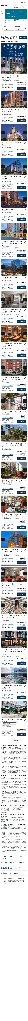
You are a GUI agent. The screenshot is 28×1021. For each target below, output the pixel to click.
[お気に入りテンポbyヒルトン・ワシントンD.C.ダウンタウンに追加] (24, 177)
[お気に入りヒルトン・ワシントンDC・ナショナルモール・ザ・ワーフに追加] (24, 584)
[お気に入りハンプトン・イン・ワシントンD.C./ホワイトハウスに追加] (24, 76)
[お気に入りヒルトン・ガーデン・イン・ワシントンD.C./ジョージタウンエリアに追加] (24, 480)
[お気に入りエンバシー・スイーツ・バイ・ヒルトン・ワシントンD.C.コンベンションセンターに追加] (24, 242)
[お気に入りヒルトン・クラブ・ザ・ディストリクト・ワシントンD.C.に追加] (24, 616)
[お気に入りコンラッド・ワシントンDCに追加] (24, 277)
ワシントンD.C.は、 (5, 778)
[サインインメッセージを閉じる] (26, 10)
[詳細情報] (25, 83)
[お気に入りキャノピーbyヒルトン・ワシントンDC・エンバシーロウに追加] (24, 344)
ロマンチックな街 (8, 828)
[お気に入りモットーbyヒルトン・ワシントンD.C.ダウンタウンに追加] (24, 411)
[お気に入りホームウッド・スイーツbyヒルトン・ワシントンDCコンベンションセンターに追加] (24, 650)
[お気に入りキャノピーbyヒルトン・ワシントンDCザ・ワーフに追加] (24, 686)
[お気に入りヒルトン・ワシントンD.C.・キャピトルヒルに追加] (24, 720)
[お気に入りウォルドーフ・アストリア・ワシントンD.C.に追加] (24, 143)
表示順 (5, 26)
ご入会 (20, 7)
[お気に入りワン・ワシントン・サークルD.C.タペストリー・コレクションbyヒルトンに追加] (24, 443)
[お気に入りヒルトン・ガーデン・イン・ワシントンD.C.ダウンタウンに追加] (24, 110)
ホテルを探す (4, 12)
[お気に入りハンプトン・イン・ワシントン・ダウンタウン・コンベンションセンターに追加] (24, 550)
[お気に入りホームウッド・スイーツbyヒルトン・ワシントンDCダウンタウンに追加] (24, 310)
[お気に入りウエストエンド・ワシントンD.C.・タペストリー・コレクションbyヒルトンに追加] (24, 378)
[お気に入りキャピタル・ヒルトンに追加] (24, 209)
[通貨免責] (21, 27)
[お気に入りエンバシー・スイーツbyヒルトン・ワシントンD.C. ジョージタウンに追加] (24, 514)
